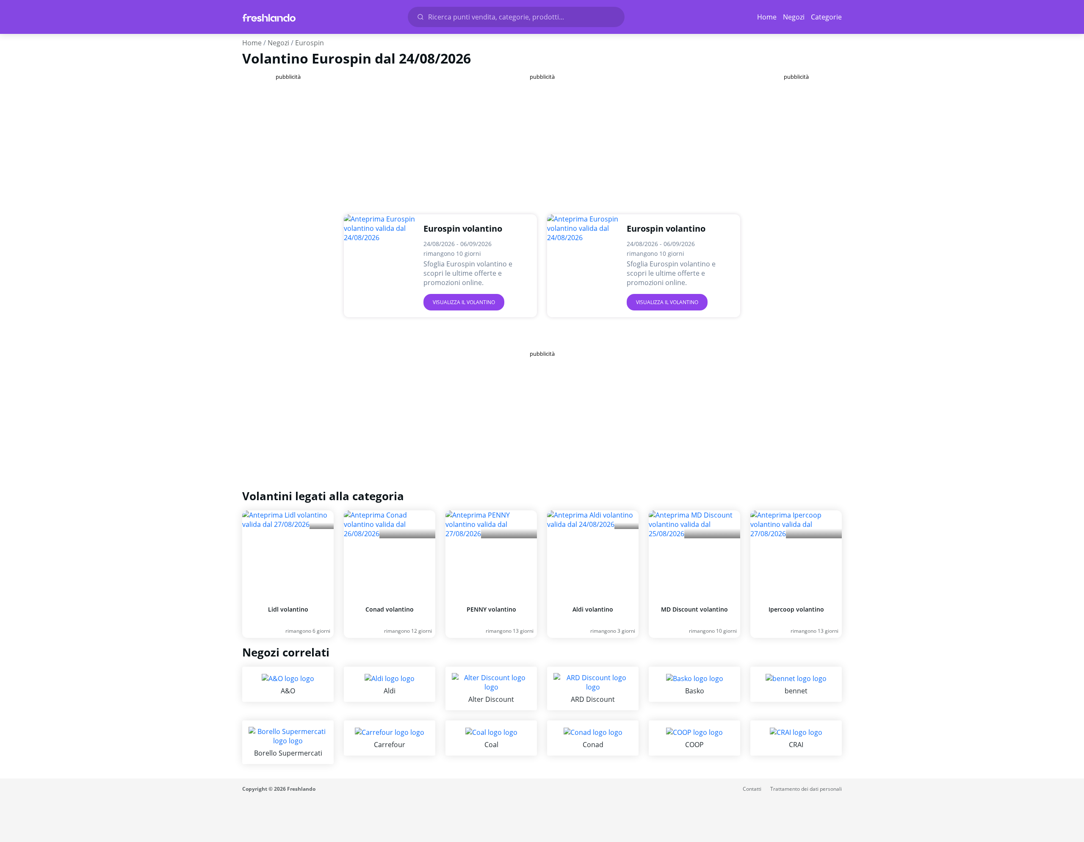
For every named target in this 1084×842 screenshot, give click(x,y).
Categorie (826, 17)
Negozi (794, 17)
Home (767, 17)
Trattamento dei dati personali (806, 788)
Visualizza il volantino (464, 302)
